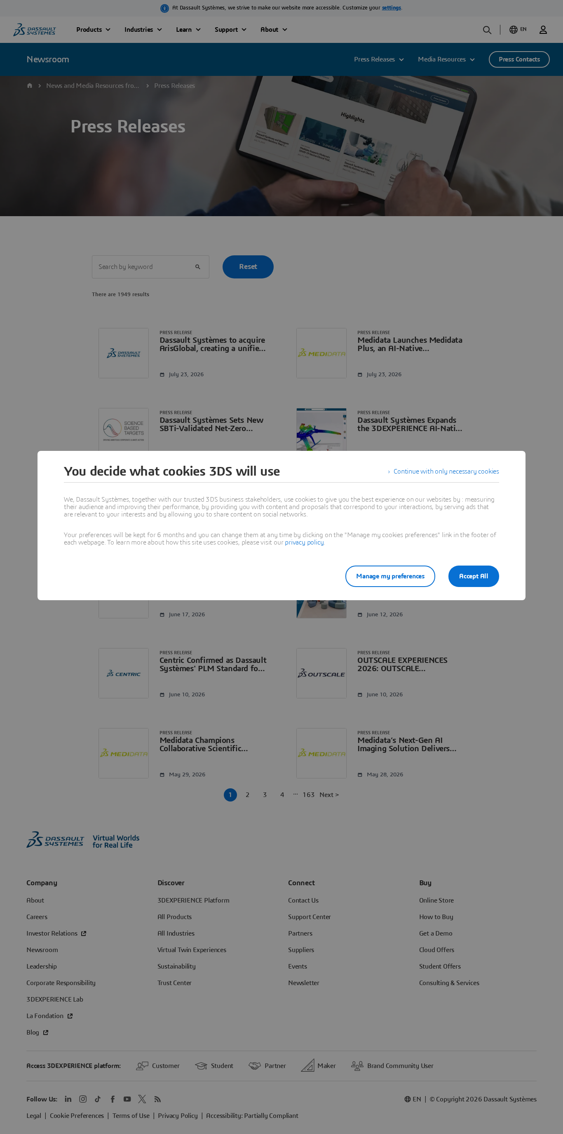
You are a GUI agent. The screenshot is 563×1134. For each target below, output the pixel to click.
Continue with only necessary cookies (446, 471)
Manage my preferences (390, 576)
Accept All (473, 576)
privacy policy (304, 542)
